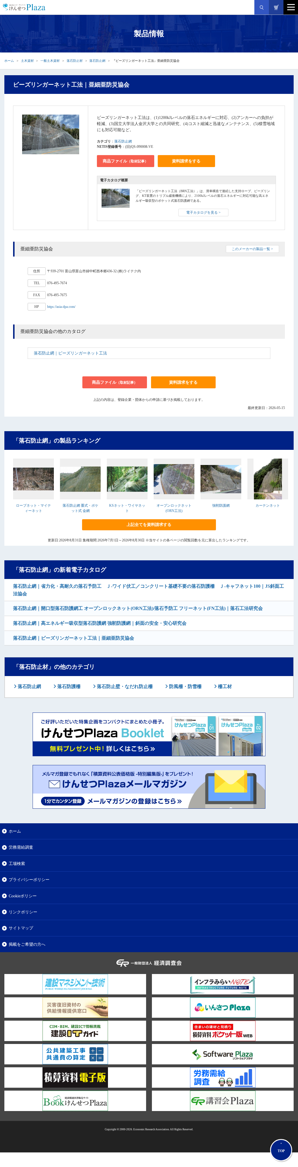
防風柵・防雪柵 (185, 686)
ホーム (9, 60)
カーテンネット (268, 505)
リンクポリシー (23, 912)
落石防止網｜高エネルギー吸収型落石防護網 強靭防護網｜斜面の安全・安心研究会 (100, 623)
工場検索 (17, 863)
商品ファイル (125, 161)
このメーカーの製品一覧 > (252, 249)
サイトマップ (21, 928)
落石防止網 (97, 60)
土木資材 (27, 60)
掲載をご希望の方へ (27, 944)
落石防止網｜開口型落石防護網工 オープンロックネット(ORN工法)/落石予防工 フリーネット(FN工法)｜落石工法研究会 (138, 608)
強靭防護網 (221, 505)
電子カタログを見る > (203, 212)
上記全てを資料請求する (149, 524)
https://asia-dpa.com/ (61, 307)
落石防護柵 (68, 686)
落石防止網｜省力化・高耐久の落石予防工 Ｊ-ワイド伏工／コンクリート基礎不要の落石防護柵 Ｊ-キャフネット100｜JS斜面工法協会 (148, 590)
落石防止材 (75, 60)
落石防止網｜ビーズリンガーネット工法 (70, 353)
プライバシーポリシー (29, 879)
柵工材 (224, 686)
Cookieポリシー (23, 896)
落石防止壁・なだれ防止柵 (124, 686)
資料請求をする (186, 161)
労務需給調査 (21, 847)
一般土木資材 (50, 60)
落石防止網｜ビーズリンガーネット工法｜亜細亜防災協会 (73, 638)
